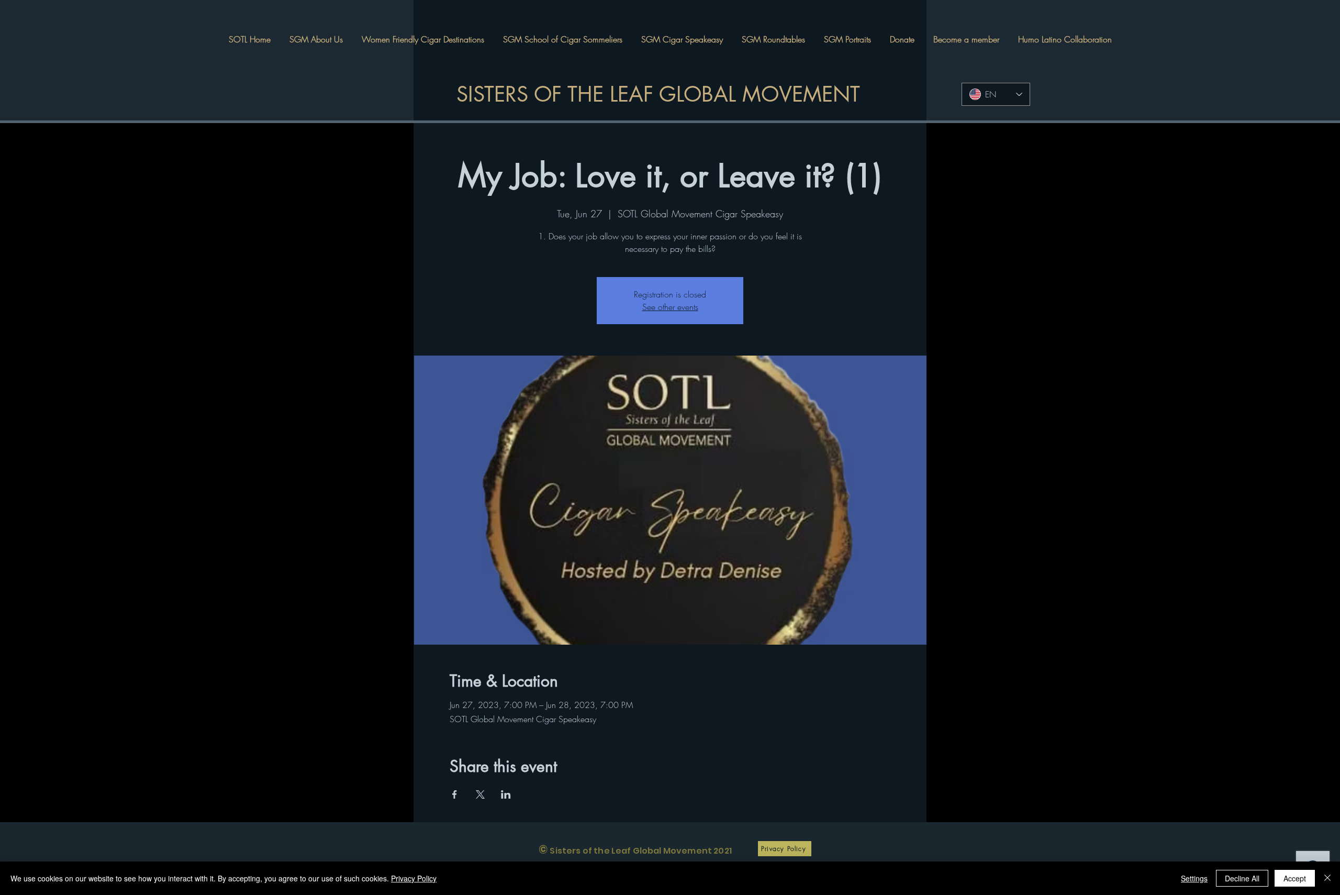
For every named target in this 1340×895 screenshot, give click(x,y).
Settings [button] (1194, 878)
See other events (670, 307)
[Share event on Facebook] (455, 794)
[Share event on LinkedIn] (506, 794)
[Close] (1327, 878)
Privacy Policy (414, 878)
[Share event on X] (480, 794)
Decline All (1242, 878)
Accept (1294, 878)
